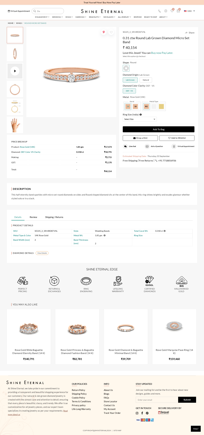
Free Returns (146, 160)
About (162, 17)
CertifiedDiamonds (149, 290)
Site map (117, 430)
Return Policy (78, 390)
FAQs (106, 397)
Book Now (118, 2)
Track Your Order (112, 413)
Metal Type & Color (22, 235)
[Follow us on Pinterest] (147, 413)
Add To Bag (158, 129)
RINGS (19, 23)
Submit (187, 400)
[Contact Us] (159, 11)
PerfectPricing (22, 290)
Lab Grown (130, 80)
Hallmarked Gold (181, 290)
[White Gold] (153, 106)
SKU (15, 231)
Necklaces (108, 17)
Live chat (132, 146)
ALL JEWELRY (123, 17)
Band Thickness (81, 242)
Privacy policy (79, 405)
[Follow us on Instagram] (137, 413)
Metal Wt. (78, 235)
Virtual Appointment (186, 146)
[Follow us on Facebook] (142, 413)
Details (18, 217)
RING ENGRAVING (86, 290)
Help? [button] (195, 428)
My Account (110, 409)
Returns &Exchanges (54, 290)
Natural (146, 80)
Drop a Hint (141, 138)
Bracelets (94, 17)
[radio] (126, 68)
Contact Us (109, 405)
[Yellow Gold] (161, 106)
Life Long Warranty (81, 409)
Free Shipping (130, 160)
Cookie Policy (78, 397)
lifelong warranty (118, 290)
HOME (10, 23)
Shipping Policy (79, 393)
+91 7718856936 (167, 160)
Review (33, 217)
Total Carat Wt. (141, 231)
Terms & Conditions (81, 401)
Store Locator (110, 401)
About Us (108, 390)
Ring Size (138, 235)
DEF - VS (129, 91)
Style (76, 231)
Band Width (21, 240)
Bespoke (138, 17)
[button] (19, 11)
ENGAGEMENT (41, 17)
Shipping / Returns (54, 217)
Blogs (106, 393)
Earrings (80, 17)
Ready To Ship (150, 17)
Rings (68, 17)
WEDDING (56, 17)
